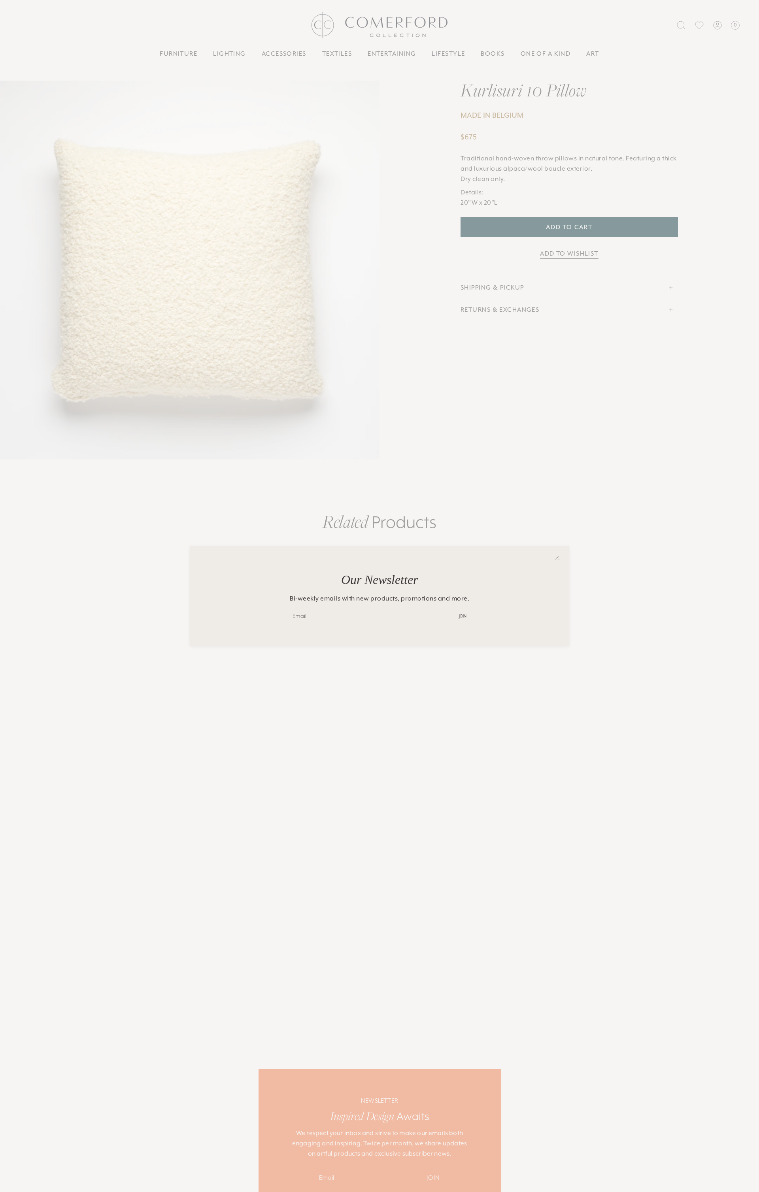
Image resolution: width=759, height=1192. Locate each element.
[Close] (557, 558)
